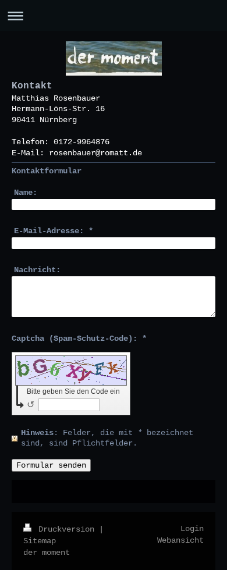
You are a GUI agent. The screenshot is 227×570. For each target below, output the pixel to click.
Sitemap (39, 541)
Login (192, 528)
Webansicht (180, 540)
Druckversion (66, 529)
